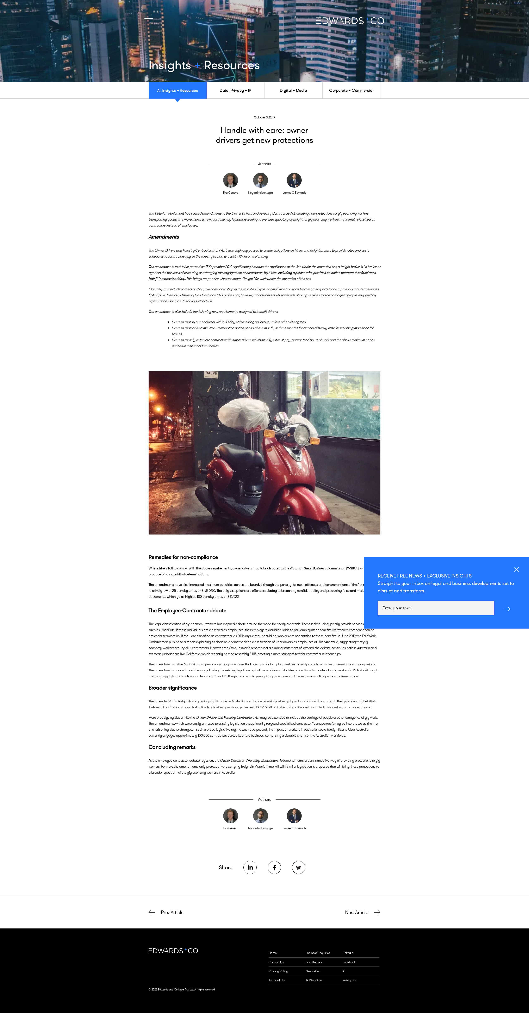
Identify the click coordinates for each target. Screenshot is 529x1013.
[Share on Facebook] (274, 867)
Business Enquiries (318, 953)
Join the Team (315, 962)
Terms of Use (277, 980)
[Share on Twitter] (298, 867)
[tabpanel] (264, 452)
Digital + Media (293, 90)
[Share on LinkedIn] (250, 867)
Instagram (349, 980)
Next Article (356, 912)
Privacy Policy (278, 971)
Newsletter (312, 971)
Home (273, 953)
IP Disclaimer (314, 980)
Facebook (348, 962)
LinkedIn (347, 953)
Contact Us (276, 962)
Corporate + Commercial (351, 90)
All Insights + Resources (177, 90)
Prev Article (172, 912)
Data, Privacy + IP (235, 90)
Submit (507, 609)
